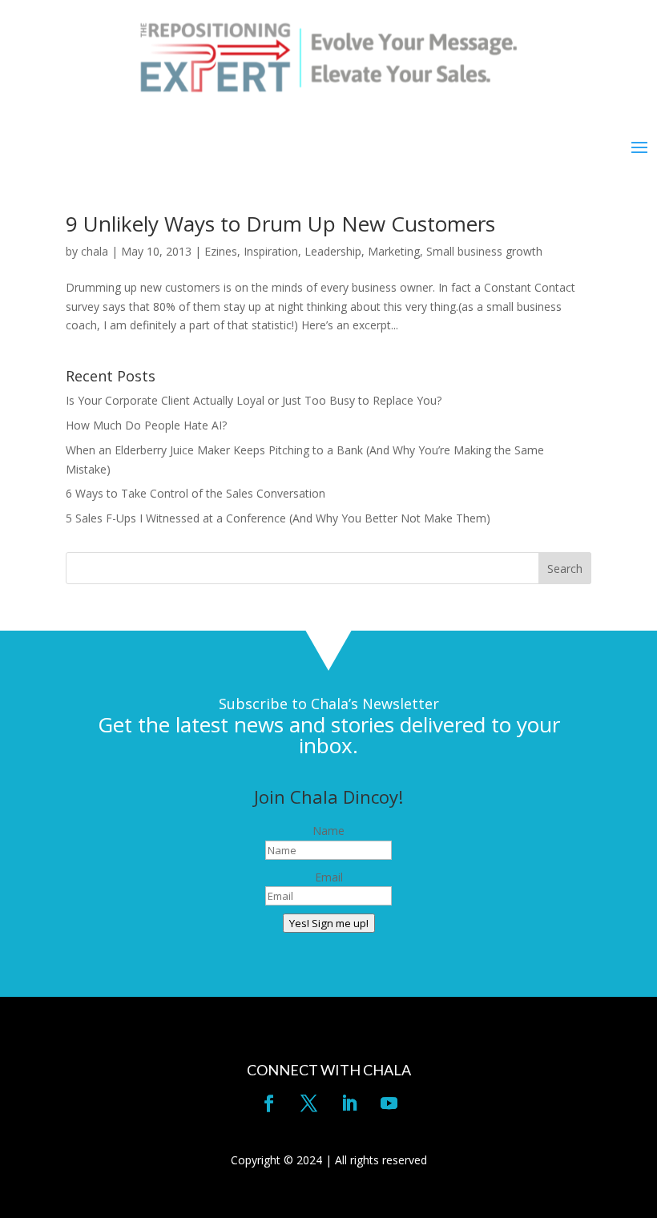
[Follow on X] (308, 1103)
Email (329, 877)
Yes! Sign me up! (329, 923)
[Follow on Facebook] (268, 1103)
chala (94, 251)
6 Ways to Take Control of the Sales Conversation (195, 493)
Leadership (332, 251)
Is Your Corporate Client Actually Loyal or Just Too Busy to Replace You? (253, 400)
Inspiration (271, 251)
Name (328, 830)
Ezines (220, 251)
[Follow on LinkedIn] (348, 1103)
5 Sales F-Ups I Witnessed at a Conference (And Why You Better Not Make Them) (278, 518)
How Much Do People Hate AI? (146, 425)
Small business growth (484, 251)
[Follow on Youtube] (388, 1103)
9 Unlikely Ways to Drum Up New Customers (280, 223)
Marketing (394, 251)
